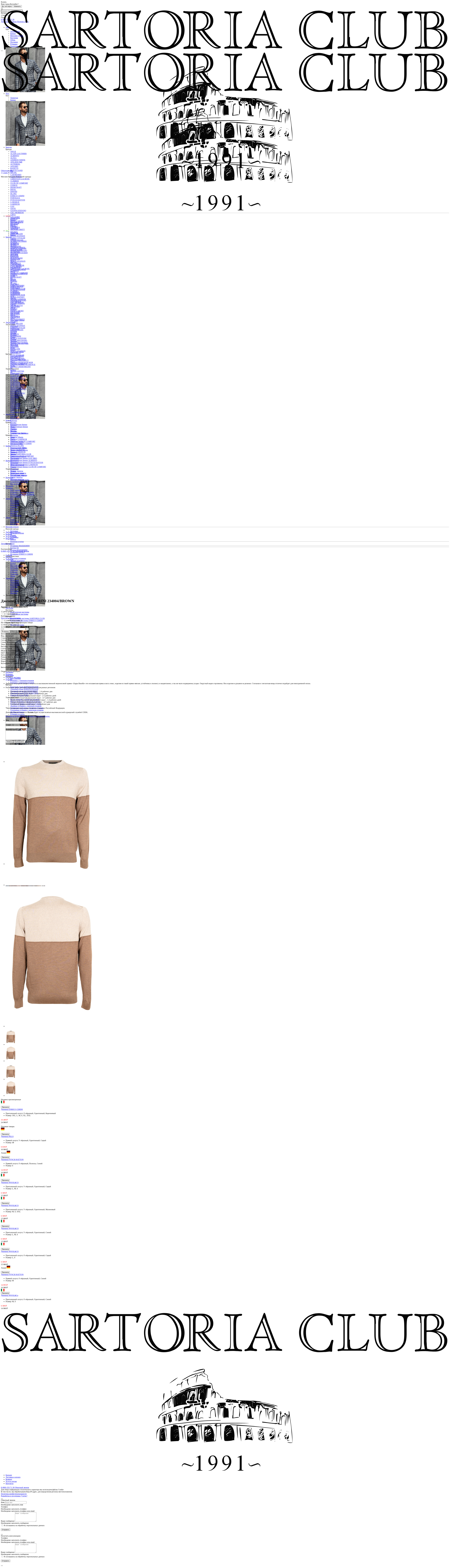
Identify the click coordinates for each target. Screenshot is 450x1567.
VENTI (13, 402)
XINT (12, 410)
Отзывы (9, 679)
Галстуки (14, 416)
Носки (12, 440)
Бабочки (13, 421)
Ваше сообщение (8, 1521)
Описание (10, 675)
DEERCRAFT (16, 277)
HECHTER (14, 313)
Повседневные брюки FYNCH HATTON (26, 463)
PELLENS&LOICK (18, 359)
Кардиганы (14, 505)
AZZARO (14, 254)
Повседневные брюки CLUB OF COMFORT (28, 467)
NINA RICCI (15, 353)
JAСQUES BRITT (17, 319)
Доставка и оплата (13, 532)
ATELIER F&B (16, 250)
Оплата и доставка (13, 677)
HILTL (13, 315)
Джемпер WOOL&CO (10, 1183)
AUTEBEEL (15, 252)
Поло (12, 509)
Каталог (9, 1475)
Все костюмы (15, 484)
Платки (13, 429)
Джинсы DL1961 (17, 446)
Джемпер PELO (7, 1136)
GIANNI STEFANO (18, 300)
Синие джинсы (16, 477)
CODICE (13, 275)
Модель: (4, 651)
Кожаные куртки (17, 542)
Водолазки (14, 501)
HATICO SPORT (17, 221)
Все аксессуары (16, 444)
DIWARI (13, 281)
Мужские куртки (17, 465)
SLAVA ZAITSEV (17, 297)
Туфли (12, 520)
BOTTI (13, 260)
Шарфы (13, 423)
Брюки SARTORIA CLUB (20, 454)
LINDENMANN (16, 240)
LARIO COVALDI (17, 238)
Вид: (3, 636)
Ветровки (14, 531)
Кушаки (13, 425)
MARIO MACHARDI (19, 343)
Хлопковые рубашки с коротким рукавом (26, 710)
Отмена (9, 742)
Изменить (17, 6)
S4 (11, 372)
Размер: (4, 657)
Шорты (13, 454)
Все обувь (14, 524)
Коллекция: (6, 663)
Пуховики (14, 469)
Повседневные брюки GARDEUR (24, 465)
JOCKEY (14, 232)
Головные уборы (17, 442)
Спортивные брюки (18, 456)
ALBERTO (14, 243)
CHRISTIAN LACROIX (20, 269)
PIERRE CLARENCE (19, 364)
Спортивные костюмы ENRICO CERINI (26, 621)
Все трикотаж (15, 516)
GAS (12, 296)
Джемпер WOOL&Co (9, 1295)
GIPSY (13, 215)
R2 (11, 368)
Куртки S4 (14, 548)
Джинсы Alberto (16, 437)
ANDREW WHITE (17, 248)
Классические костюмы (19, 612)
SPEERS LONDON (18, 299)
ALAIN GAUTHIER (18, 241)
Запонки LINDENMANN (20, 367)
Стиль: (4, 649)
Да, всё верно (7, 6)
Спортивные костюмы (19, 614)
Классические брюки (18, 425)
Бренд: (4, 655)
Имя (7, 720)
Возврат (9, 534)
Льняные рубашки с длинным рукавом (25, 706)
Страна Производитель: (10, 638)
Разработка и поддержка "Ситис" (14, 1496)
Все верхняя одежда (18, 475)
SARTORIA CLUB (17, 378)
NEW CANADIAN (17, 261)
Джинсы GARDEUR (18, 439)
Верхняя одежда (16, 36)
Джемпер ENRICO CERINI (12, 1109)
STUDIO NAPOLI (17, 393)
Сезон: (4, 642)
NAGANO (14, 347)
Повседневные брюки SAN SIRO (23, 458)
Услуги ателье (11, 536)
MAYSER (14, 345)
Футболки (14, 511)
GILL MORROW (17, 213)
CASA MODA (16, 267)
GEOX (13, 298)
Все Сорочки (15, 490)
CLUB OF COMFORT (19, 273)
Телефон (4, 1507)
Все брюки (14, 459)
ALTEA (13, 245)
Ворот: (4, 661)
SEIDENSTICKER (17, 385)
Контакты (9, 538)
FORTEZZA (15, 288)
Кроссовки (14, 522)
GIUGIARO (15, 217)
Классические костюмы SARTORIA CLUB (27, 618)
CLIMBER (14, 271)
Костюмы (14, 38)
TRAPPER (14, 397)
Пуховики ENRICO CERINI (21, 554)
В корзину (5, 631)
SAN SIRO (14, 374)
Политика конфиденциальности (14, 1494)
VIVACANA (15, 404)
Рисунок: (5, 646)
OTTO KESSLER (17, 355)
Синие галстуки (16, 373)
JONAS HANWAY (17, 236)
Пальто (13, 471)
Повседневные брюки (19, 427)
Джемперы (14, 503)
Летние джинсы (16, 471)
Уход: (3, 644)
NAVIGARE (15, 349)
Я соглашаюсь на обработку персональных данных (24, 1525)
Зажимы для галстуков (19, 433)
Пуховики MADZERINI (20, 546)
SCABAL (14, 380)
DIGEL (13, 279)
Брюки (13, 34)
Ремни (12, 427)
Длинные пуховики (18, 558)
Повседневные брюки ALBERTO (23, 460)
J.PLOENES (15, 317)
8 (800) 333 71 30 (8, 551)
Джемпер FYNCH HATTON (12, 1160)
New (7, 231)
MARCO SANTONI (18, 338)
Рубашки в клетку (17, 714)
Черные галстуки (17, 371)
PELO (12, 362)
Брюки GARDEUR (18, 452)
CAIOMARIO (15, 264)
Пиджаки (14, 42)
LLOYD (13, 332)
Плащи (13, 535)
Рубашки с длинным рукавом (22, 681)
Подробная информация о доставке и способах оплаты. (28, 716)
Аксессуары (15, 31)
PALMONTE (15, 357)
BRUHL (13, 262)
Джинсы (13, 452)
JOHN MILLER (16, 324)
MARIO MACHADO (18, 340)
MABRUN (14, 334)
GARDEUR (15, 294)
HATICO (13, 309)
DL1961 (13, 283)
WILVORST (15, 406)
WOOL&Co (15, 408)
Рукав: (4, 659)
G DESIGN (14, 292)
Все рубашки (15, 497)
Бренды (9, 237)
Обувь (12, 40)
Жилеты (13, 513)
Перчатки (14, 435)
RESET (13, 370)
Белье (12, 437)
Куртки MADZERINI (18, 550)
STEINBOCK (15, 391)
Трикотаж (14, 46)
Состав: (4, 640)
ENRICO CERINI (17, 286)
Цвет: (3, 653)
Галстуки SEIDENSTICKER (21, 362)
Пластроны (14, 418)
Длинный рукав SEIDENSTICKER (24, 689)
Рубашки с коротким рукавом (22, 494)
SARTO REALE (16, 376)
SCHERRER (15, 383)
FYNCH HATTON (17, 290)
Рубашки (13, 44)
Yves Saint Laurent (17, 412)
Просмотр (5, 1107)
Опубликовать (19, 742)
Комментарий (11, 729)
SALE (8, 216)
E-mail (8, 725)
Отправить (5, 1530)
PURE (12, 366)
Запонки (13, 431)
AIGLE (13, 239)
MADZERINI (15, 336)
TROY (13, 399)
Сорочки (13, 507)
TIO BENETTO (16, 305)
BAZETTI (14, 256)
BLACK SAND (16, 258)
